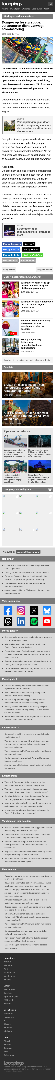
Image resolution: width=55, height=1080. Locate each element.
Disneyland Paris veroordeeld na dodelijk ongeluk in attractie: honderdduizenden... (38, 478)
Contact (8, 1048)
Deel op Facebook (12, 244)
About (46, 9)
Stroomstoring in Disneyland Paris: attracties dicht (33, 231)
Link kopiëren (28, 260)
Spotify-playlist (11, 996)
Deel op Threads (31, 249)
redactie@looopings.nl (28, 552)
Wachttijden (15, 9)
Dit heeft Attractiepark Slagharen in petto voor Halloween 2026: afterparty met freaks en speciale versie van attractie (27, 917)
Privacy (7, 979)
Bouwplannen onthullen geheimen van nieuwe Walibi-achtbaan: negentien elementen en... (15, 453)
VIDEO (13, 333)
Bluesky (8, 1024)
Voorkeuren (37, 9)
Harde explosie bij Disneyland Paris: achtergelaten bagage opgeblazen (13, 478)
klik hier (46, 360)
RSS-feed (8, 1000)
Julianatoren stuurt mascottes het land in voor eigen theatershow (37, 304)
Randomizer (9, 972)
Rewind (7, 1003)
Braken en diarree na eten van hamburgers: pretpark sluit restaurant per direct (24, 387)
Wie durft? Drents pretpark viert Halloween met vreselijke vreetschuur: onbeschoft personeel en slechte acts (26, 844)
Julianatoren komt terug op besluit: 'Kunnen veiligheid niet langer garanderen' (35, 285)
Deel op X (29, 244)
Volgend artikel (44, 270)
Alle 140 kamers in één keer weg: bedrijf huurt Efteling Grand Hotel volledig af (26, 415)
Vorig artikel (9, 270)
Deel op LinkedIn (11, 255)
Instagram (9, 1017)
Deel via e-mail (10, 260)
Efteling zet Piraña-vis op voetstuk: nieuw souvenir (27, 572)
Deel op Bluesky (11, 249)
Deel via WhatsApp (33, 255)
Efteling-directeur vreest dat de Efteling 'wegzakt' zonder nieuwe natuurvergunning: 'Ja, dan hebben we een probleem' (27, 709)
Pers (6, 1051)
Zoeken (7, 1044)
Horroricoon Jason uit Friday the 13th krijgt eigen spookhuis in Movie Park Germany (39, 453)
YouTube (8, 993)
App (6, 969)
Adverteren (9, 1055)
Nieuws (5, 9)
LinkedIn (8, 1031)
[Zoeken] (50, 4)
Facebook (9, 1013)
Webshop (26, 9)
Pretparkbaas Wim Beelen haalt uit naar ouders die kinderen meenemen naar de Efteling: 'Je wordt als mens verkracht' (27, 654)
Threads (8, 1027)
